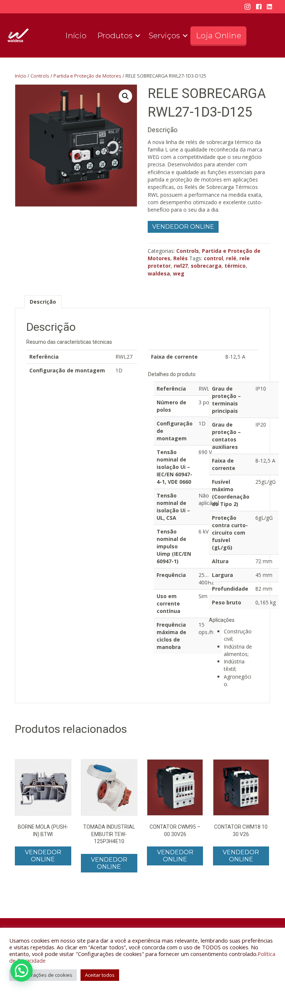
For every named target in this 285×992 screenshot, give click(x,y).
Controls (39, 75)
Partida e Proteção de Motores (87, 75)
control (213, 258)
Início (75, 35)
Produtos (114, 35)
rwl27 (181, 265)
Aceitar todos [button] (100, 975)
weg (178, 273)
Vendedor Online (183, 226)
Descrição (43, 301)
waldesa (159, 273)
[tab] (43, 301)
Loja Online (219, 35)
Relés (180, 258)
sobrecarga (206, 265)
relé (231, 258)
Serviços (164, 35)
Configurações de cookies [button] (43, 975)
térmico (235, 265)
